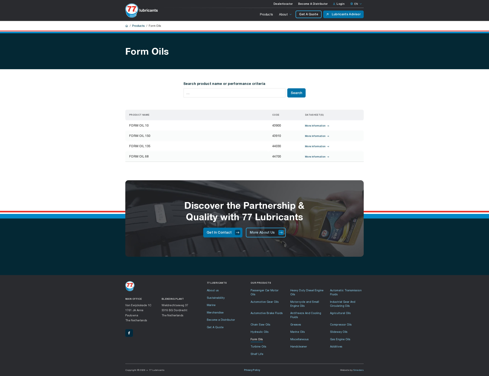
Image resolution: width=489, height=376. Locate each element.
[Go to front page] (141, 10)
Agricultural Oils (340, 313)
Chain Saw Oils (260, 324)
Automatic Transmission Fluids (346, 292)
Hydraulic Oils (260, 331)
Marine (211, 305)
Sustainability (216, 297)
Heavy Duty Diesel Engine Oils (307, 292)
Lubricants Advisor (346, 14)
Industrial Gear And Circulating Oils (342, 303)
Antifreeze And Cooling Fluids (305, 315)
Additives (336, 346)
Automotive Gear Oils (265, 301)
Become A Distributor (313, 3)
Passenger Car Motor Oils (265, 292)
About (283, 14)
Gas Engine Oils (340, 339)
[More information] (213, 125)
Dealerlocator (283, 3)
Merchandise (215, 312)
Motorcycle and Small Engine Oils (304, 303)
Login (340, 3)
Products (266, 14)
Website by (352, 370)
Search (296, 93)
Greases (295, 324)
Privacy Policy (252, 370)
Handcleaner (298, 346)
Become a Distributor (221, 319)
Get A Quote (308, 14)
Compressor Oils (341, 324)
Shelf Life (257, 354)
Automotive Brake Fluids (267, 313)
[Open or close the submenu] (291, 14)
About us (213, 290)
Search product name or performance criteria (224, 83)
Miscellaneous (299, 339)
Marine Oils (297, 331)
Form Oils (257, 339)
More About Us (262, 232)
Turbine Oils (258, 346)
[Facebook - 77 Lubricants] (129, 333)
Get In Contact (219, 232)
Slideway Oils (339, 331)
